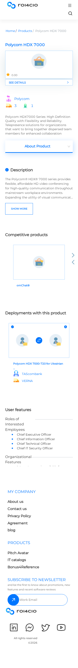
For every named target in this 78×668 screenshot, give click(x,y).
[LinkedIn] (14, 627)
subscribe (13, 600)
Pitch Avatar (18, 553)
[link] (70, 13)
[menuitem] (22, 512)
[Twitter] (45, 627)
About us (15, 502)
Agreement (18, 523)
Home (10, 31)
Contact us (17, 509)
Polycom (21, 99)
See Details (17, 82)
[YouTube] (61, 627)
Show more (19, 208)
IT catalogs (17, 560)
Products (25, 31)
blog (11, 530)
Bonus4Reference (23, 567)
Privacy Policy (19, 516)
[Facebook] (30, 627)
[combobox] (39, 146)
